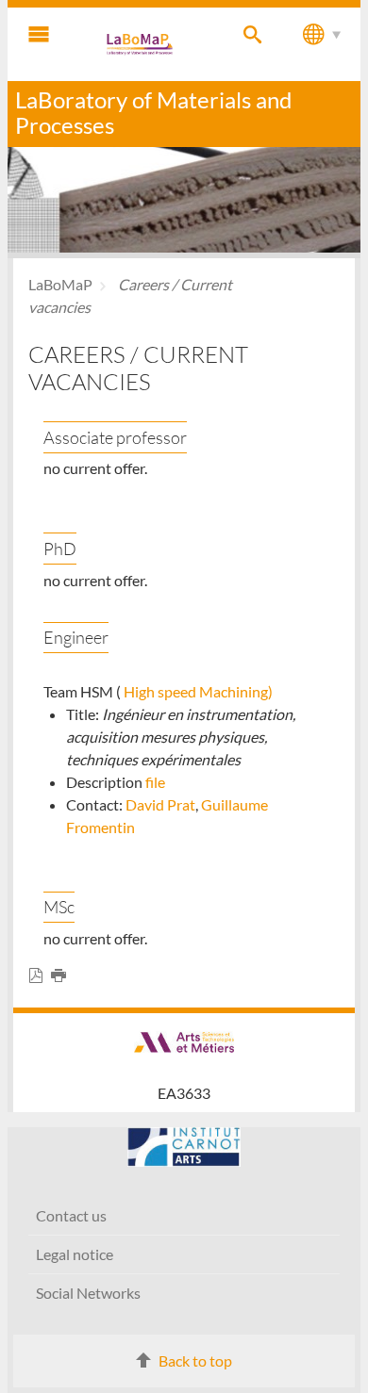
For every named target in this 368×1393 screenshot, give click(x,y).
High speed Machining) (198, 691)
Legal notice (74, 1254)
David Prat (160, 804)
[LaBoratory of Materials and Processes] (140, 44)
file (155, 782)
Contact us (71, 1215)
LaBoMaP (60, 284)
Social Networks (88, 1293)
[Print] (62, 976)
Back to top (195, 1360)
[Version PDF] (39, 976)
